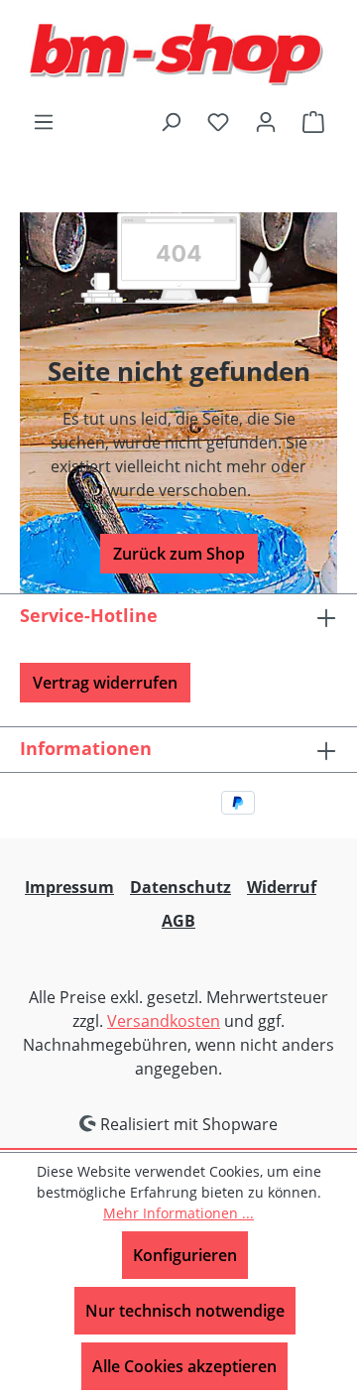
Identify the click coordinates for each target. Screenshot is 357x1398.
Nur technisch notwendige (185, 1311)
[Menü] (43, 121)
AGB (178, 921)
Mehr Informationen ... (178, 1213)
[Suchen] (170, 121)
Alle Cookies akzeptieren (184, 1366)
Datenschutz (180, 887)
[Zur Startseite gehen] (178, 54)
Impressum (69, 887)
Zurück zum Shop (179, 554)
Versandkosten (163, 1021)
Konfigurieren (185, 1255)
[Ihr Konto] (266, 121)
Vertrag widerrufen (105, 683)
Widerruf (281, 887)
